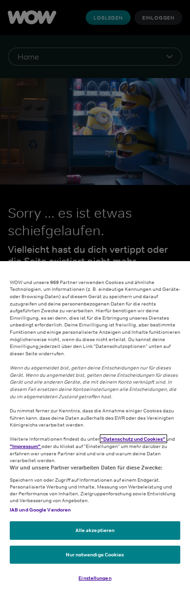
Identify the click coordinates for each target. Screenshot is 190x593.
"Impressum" (25, 446)
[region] (95, 427)
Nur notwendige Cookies (95, 554)
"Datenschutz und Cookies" (133, 438)
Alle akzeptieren (95, 530)
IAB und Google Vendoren (40, 509)
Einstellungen (94, 577)
